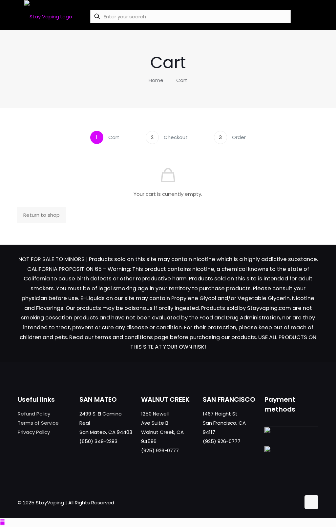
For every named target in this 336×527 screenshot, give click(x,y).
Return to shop (41, 215)
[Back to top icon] (311, 502)
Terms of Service (38, 422)
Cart (181, 80)
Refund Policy (34, 413)
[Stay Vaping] (48, 16)
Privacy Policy (34, 432)
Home (156, 80)
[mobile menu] (309, 16)
